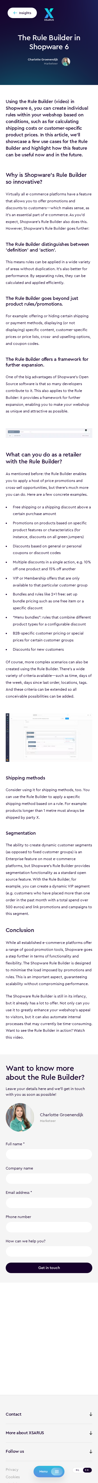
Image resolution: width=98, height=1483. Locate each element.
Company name (19, 1168)
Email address (17, 1192)
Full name (14, 1144)
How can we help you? (25, 1241)
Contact (13, 1414)
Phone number (18, 1217)
